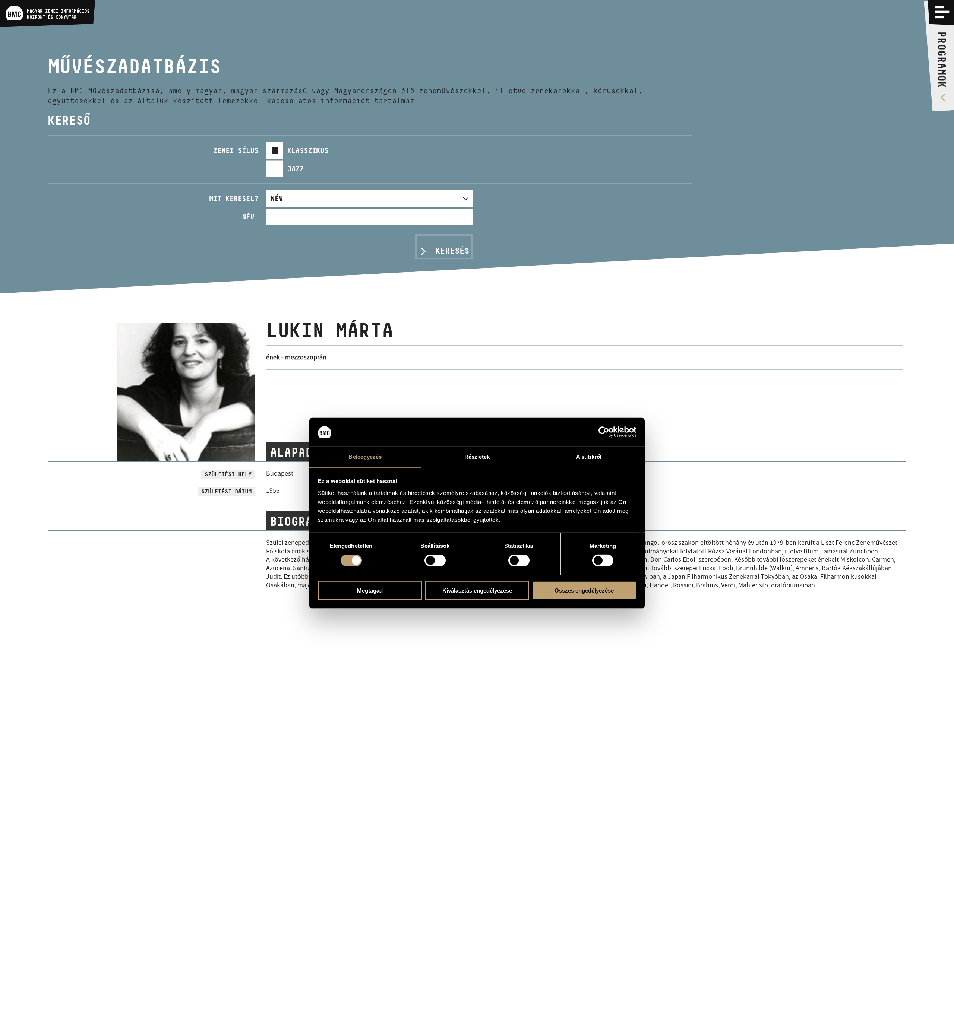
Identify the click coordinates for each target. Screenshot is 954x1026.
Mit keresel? (233, 198)
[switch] (435, 560)
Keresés (452, 250)
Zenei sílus (235, 150)
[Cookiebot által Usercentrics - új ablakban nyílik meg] (603, 432)
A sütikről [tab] (588, 456)
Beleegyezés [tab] (365, 456)
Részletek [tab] (477, 456)
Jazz (295, 168)
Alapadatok (305, 452)
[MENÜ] (942, 12)
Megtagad (370, 590)
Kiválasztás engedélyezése (477, 590)
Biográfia (302, 521)
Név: (250, 216)
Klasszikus (307, 150)
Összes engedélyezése (584, 590)
